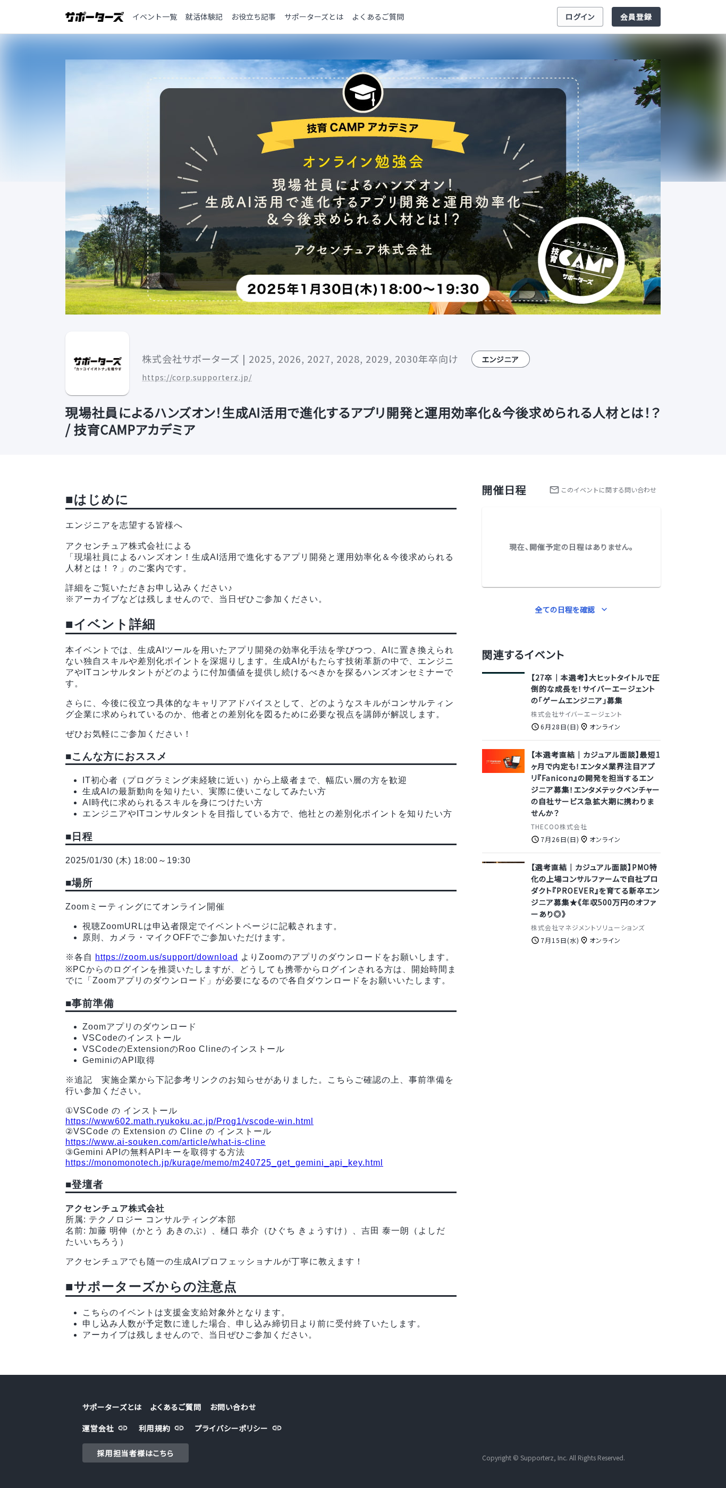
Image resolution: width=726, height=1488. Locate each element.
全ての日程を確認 (565, 609)
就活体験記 (204, 16)
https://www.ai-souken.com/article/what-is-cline (165, 1141)
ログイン (580, 16)
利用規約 (155, 1428)
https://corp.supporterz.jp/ (197, 377)
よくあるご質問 (378, 16)
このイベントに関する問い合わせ (608, 489)
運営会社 (98, 1428)
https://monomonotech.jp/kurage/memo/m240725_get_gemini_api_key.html (224, 1162)
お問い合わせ (233, 1406)
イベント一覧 (154, 16)
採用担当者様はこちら (135, 1453)
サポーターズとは (313, 16)
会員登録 (636, 16)
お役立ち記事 (253, 16)
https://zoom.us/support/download (166, 957)
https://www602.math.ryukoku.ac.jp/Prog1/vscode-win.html (189, 1121)
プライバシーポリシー (231, 1428)
